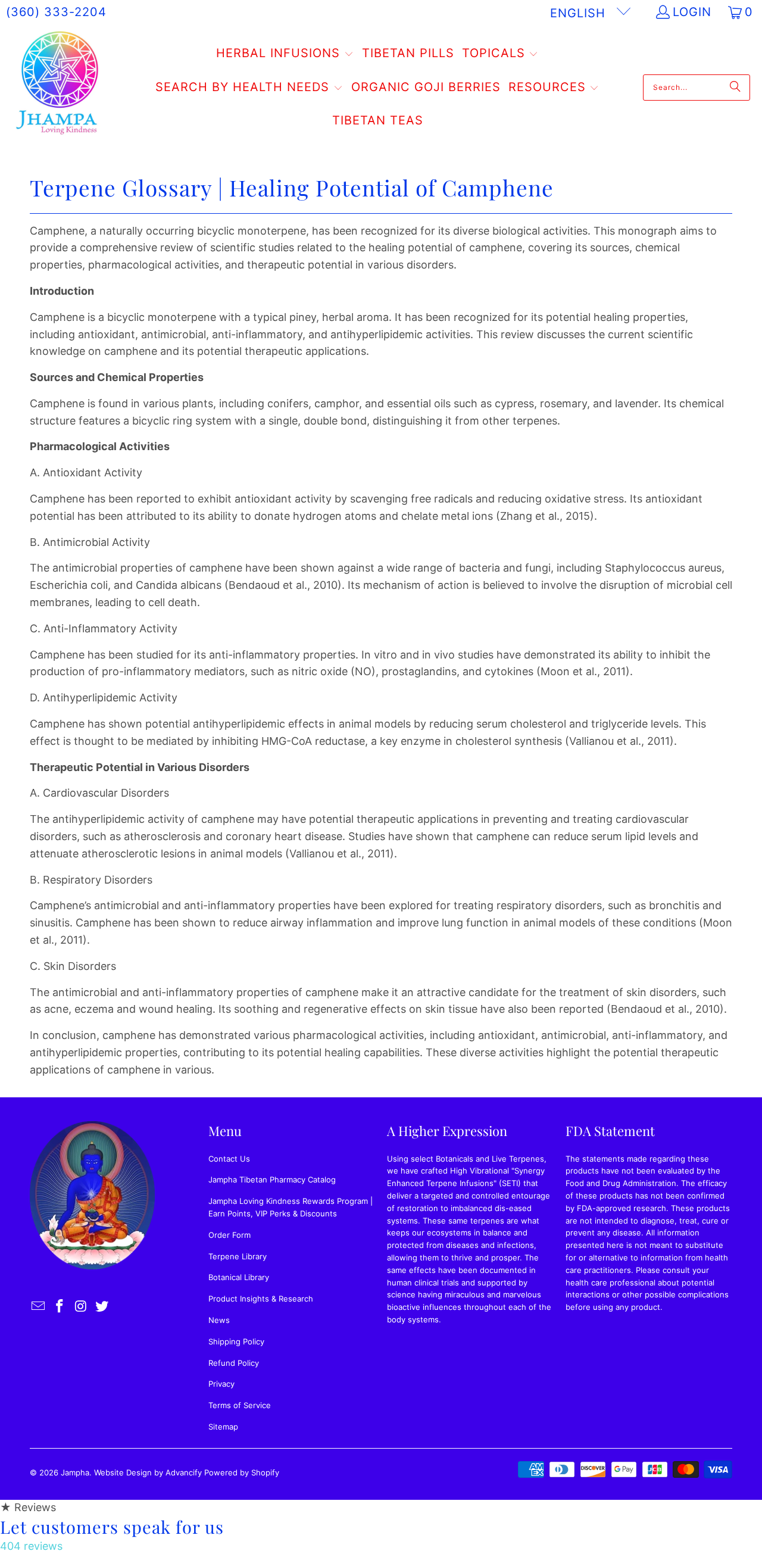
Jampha (75, 1472)
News (219, 1320)
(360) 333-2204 (56, 12)
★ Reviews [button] (28, 1507)
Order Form (229, 1235)
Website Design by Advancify (148, 1472)
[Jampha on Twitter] (102, 1306)
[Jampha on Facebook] (60, 1306)
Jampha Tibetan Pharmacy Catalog (272, 1179)
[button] (285, 54)
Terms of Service (239, 1405)
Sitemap (223, 1426)
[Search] (735, 87)
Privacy (221, 1383)
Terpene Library (237, 1256)
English (580, 13)
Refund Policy (233, 1363)
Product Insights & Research (260, 1298)
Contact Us (229, 1158)
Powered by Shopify (241, 1472)
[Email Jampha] (39, 1306)
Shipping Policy (236, 1341)
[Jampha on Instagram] (81, 1306)
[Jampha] (58, 87)
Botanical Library (238, 1277)
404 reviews (31, 1546)
